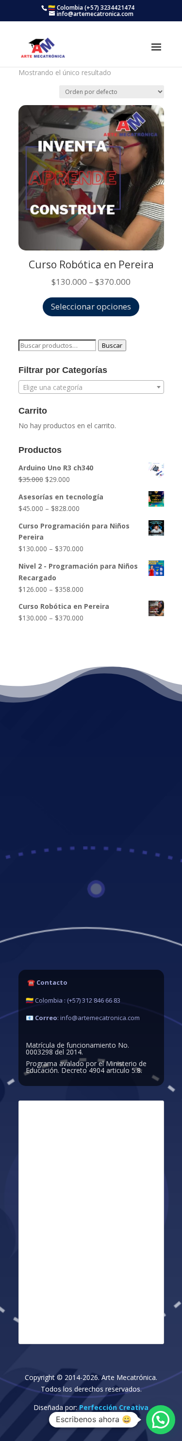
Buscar (112, 345)
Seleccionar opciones (91, 306)
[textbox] (91, 387)
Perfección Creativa (114, 1407)
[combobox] (91, 387)
